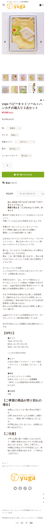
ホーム (4, 463)
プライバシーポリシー (28, 518)
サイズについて (8, 119)
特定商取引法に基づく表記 (11, 518)
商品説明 (9, 194)
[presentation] (5, 42)
